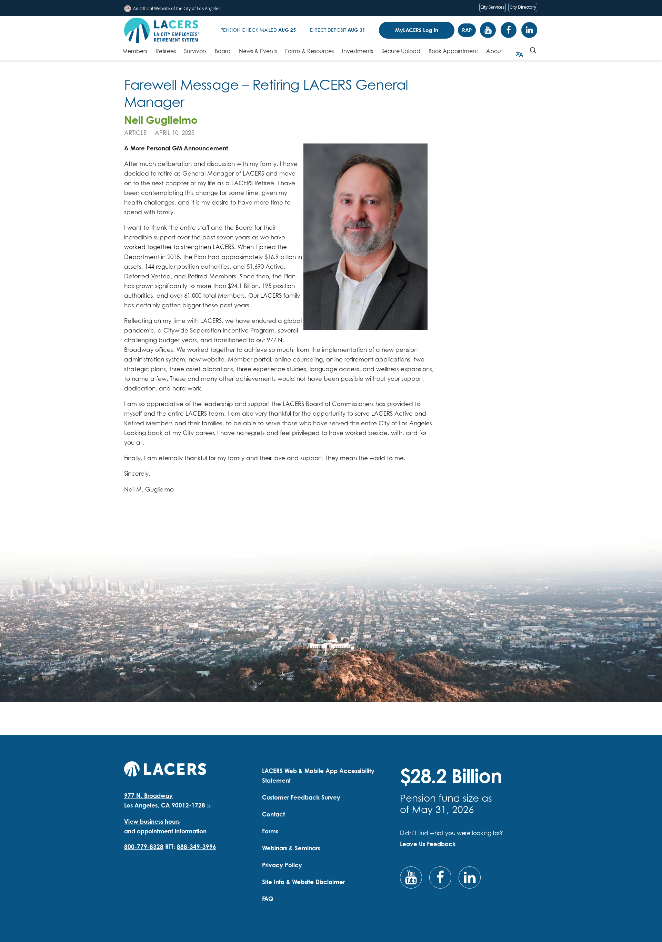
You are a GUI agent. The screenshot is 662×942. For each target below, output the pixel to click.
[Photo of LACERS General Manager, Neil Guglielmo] (365, 236)
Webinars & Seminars (291, 848)
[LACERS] (165, 768)
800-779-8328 (143, 846)
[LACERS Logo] (161, 30)
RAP (467, 30)
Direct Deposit (337, 30)
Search (533, 50)
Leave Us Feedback (428, 843)
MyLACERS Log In (416, 30)
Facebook (508, 30)
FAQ (267, 898)
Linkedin (529, 30)
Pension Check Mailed (258, 30)
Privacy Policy (282, 865)
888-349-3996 (196, 846)
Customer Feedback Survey (301, 797)
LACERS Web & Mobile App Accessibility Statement (318, 775)
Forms (270, 831)
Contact (273, 814)
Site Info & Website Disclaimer (303, 881)
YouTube (487, 30)
